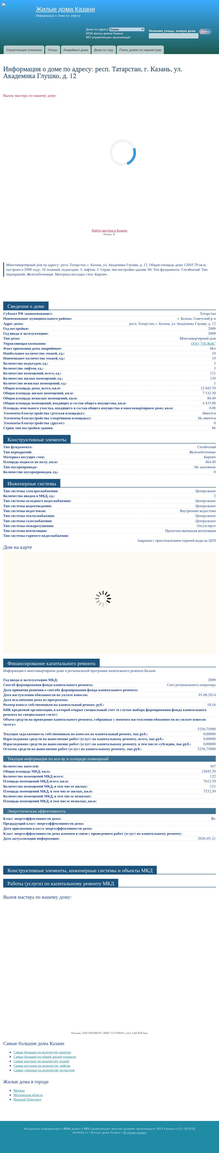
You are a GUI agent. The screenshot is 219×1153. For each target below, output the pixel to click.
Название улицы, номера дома (172, 31)
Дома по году (103, 49)
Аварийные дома (75, 49)
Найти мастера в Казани (109, 230)
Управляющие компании (24, 49)
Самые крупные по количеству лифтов (41, 1065)
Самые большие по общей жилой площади (44, 1056)
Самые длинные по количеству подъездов (44, 1070)
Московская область (28, 1095)
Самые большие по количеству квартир (42, 1052)
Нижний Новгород (27, 1099)
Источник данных (134, 1132)
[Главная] (11, 5)
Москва (19, 1090)
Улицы (53, 49)
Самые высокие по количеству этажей (41, 1061)
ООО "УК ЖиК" (203, 343)
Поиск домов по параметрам (140, 49)
